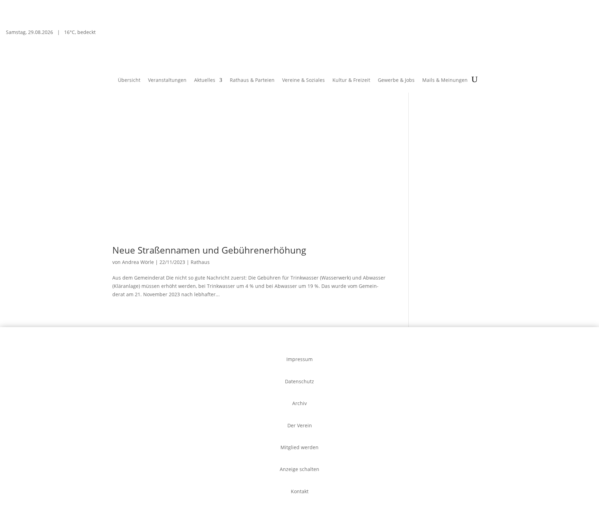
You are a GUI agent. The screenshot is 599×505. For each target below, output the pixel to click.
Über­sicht (129, 80)
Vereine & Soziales (303, 80)
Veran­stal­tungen (167, 80)
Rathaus (200, 262)
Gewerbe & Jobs (396, 80)
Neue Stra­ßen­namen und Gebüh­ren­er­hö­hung (209, 250)
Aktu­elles (204, 80)
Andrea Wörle (138, 262)
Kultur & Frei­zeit (351, 80)
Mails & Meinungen (445, 80)
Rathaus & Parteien (252, 80)
